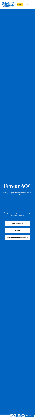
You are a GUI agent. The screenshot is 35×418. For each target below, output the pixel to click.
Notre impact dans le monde (17, 237)
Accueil (17, 230)
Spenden (19, 4)
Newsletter (29, 415)
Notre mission (17, 223)
